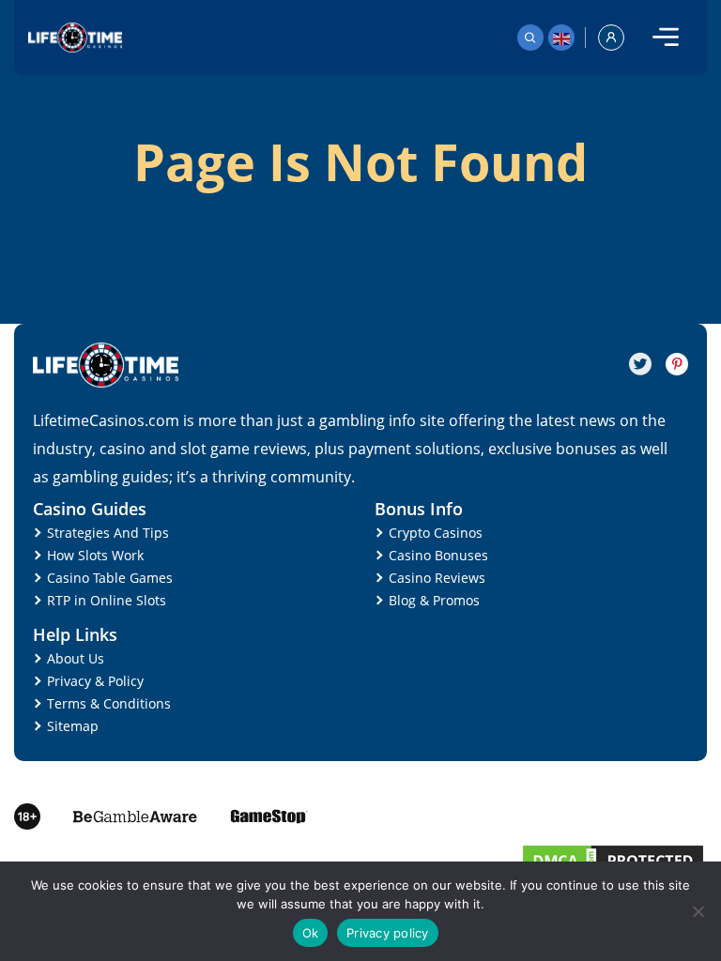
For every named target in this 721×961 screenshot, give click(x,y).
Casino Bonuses (438, 555)
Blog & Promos (434, 600)
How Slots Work (95, 555)
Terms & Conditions (109, 703)
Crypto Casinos (436, 533)
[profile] (611, 37)
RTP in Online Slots (106, 600)
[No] (697, 911)
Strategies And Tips (108, 533)
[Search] (530, 37)
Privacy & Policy (95, 681)
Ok (310, 932)
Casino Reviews (437, 578)
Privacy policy (387, 932)
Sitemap (73, 726)
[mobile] (665, 37)
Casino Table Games (110, 578)
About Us (75, 658)
